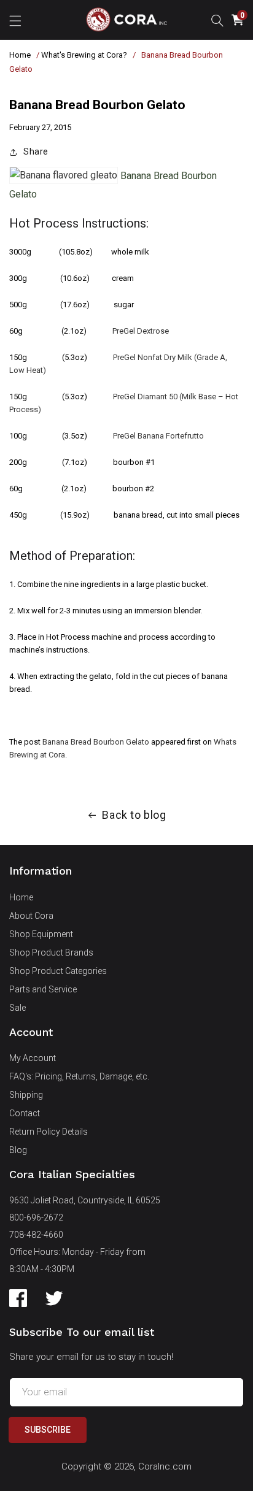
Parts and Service (43, 989)
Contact (24, 1113)
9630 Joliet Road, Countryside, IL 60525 (84, 1200)
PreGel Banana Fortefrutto (158, 435)
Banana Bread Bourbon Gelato (95, 741)
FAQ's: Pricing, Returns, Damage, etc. (79, 1076)
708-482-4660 (36, 1235)
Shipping (26, 1095)
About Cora (31, 916)
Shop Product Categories (58, 971)
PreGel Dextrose (140, 330)
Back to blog (134, 814)
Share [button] (36, 151)
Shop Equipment (41, 934)
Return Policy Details (48, 1131)
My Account (32, 1058)
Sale (17, 1008)
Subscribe (48, 1430)
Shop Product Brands (51, 952)
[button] (15, 19)
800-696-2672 (36, 1217)
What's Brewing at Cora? (84, 54)
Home (20, 54)
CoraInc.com (165, 1466)
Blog (18, 1150)
